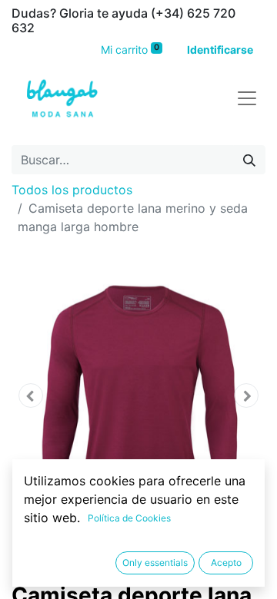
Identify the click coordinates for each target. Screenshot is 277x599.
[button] (31, 395)
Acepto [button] (226, 562)
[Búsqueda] (249, 159)
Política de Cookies (129, 518)
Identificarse (220, 49)
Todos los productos (72, 189)
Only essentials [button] (155, 562)
